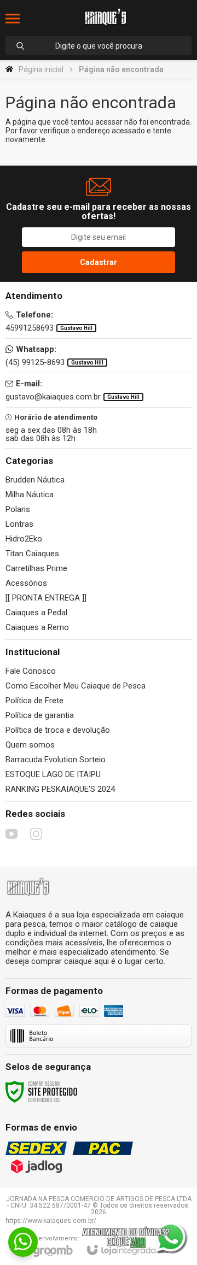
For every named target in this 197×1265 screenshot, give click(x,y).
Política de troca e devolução (57, 730)
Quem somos (30, 745)
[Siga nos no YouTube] (11, 834)
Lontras (19, 524)
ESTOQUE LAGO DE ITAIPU (53, 774)
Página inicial (41, 69)
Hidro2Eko (23, 539)
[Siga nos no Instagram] (36, 834)
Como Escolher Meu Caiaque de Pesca (75, 686)
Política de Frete (34, 700)
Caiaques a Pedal (36, 612)
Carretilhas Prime (36, 568)
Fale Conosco (30, 671)
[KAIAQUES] (105, 18)
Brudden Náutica (35, 480)
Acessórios (26, 583)
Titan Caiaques (32, 553)
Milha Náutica (29, 494)
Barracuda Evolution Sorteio (55, 759)
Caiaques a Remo (37, 627)
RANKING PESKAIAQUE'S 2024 (60, 789)
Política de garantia (39, 715)
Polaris (17, 509)
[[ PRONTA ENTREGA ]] (45, 598)
